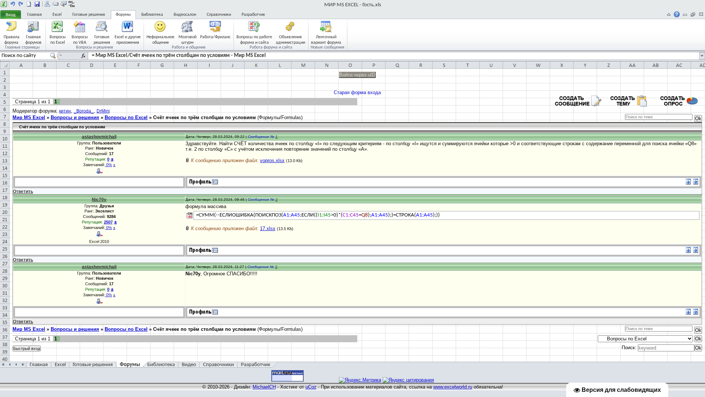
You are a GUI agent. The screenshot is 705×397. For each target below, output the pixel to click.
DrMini (103, 111)
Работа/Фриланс (215, 37)
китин (65, 111)
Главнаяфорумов (33, 39)
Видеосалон (185, 14)
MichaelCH (264, 387)
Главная (34, 14)
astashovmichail (99, 136)
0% (108, 164)
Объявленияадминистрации (290, 39)
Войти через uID (357, 75)
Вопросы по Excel (126, 117)
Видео (189, 365)
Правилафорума (11, 39)
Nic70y (99, 199)
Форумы (123, 14)
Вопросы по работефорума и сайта (254, 39)
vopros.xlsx (272, 160)
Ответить (23, 191)
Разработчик (253, 14)
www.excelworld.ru (452, 387)
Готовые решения (88, 14)
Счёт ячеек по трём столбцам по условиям (204, 117)
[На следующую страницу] (21, 4)
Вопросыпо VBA (80, 39)
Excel (57, 14)
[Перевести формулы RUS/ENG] (72, 4)
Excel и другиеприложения (128, 39)
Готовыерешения (102, 39)
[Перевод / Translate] (189, 215)
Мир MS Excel (28, 117)
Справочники (219, 14)
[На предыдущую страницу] (13, 4)
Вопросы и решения (75, 117)
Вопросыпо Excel (58, 39)
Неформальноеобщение (160, 39)
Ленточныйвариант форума (326, 39)
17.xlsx (267, 228)
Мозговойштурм (187, 39)
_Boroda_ (84, 111)
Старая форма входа (357, 92)
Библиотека (152, 14)
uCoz (311, 387)
